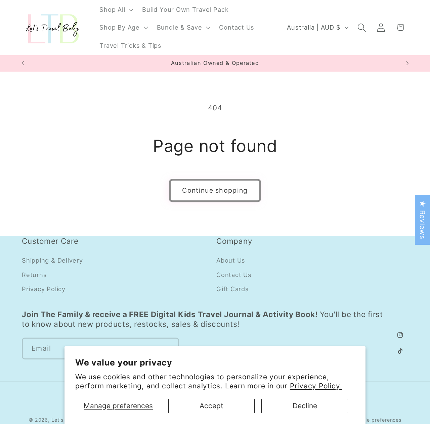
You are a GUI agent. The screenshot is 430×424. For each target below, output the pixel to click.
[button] (115, 9)
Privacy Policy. (316, 386)
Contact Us (234, 274)
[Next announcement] (407, 63)
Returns (34, 274)
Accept (211, 405)
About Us (230, 260)
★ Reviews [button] (422, 219)
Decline (305, 405)
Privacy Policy (44, 289)
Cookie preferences (376, 420)
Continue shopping (215, 190)
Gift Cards (232, 289)
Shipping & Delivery (52, 260)
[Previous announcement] (22, 63)
